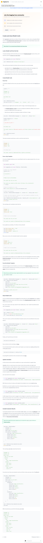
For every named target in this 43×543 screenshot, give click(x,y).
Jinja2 (4, 269)
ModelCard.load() (27, 53)
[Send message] (40, 540)
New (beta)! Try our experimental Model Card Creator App (15, 46)
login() (4, 300)
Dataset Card (16, 370)
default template (28, 265)
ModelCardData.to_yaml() (11, 108)
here (18, 344)
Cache (4, 537)
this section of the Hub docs (12, 416)
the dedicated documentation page (14, 40)
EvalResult (35, 411)
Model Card (11, 370)
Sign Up (6, 30)
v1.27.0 (27, 7)
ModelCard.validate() (7, 258)
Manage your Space (36, 537)
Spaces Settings (24, 370)
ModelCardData (16, 68)
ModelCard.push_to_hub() (30, 300)
